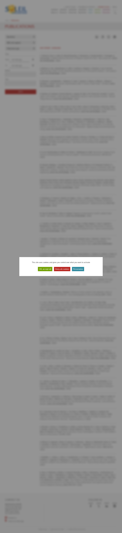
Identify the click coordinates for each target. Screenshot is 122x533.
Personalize (78, 269)
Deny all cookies (62, 269)
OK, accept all (45, 269)
